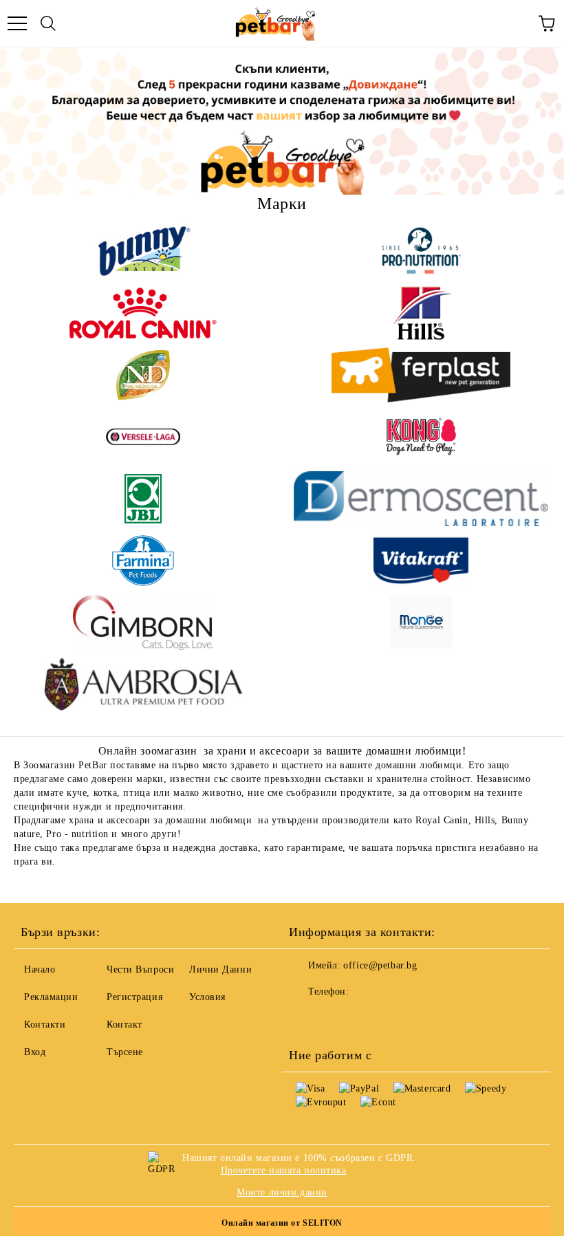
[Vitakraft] (421, 560)
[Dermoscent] (421, 498)
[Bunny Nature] (143, 251)
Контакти (44, 1024)
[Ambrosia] (143, 684)
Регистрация (134, 997)
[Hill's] (421, 312)
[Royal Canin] (143, 312)
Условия (207, 997)
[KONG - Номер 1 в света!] (421, 436)
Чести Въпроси (140, 969)
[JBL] (143, 498)
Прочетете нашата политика (284, 1170)
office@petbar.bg (380, 965)
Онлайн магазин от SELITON (282, 1223)
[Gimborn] (143, 622)
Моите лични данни (282, 1192)
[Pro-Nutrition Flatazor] (421, 251)
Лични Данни (220, 969)
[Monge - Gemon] (421, 622)
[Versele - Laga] (143, 436)
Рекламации (51, 997)
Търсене (125, 1052)
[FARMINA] (143, 560)
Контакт (124, 1024)
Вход (34, 1052)
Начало (39, 969)
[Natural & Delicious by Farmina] (143, 374)
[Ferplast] (421, 374)
